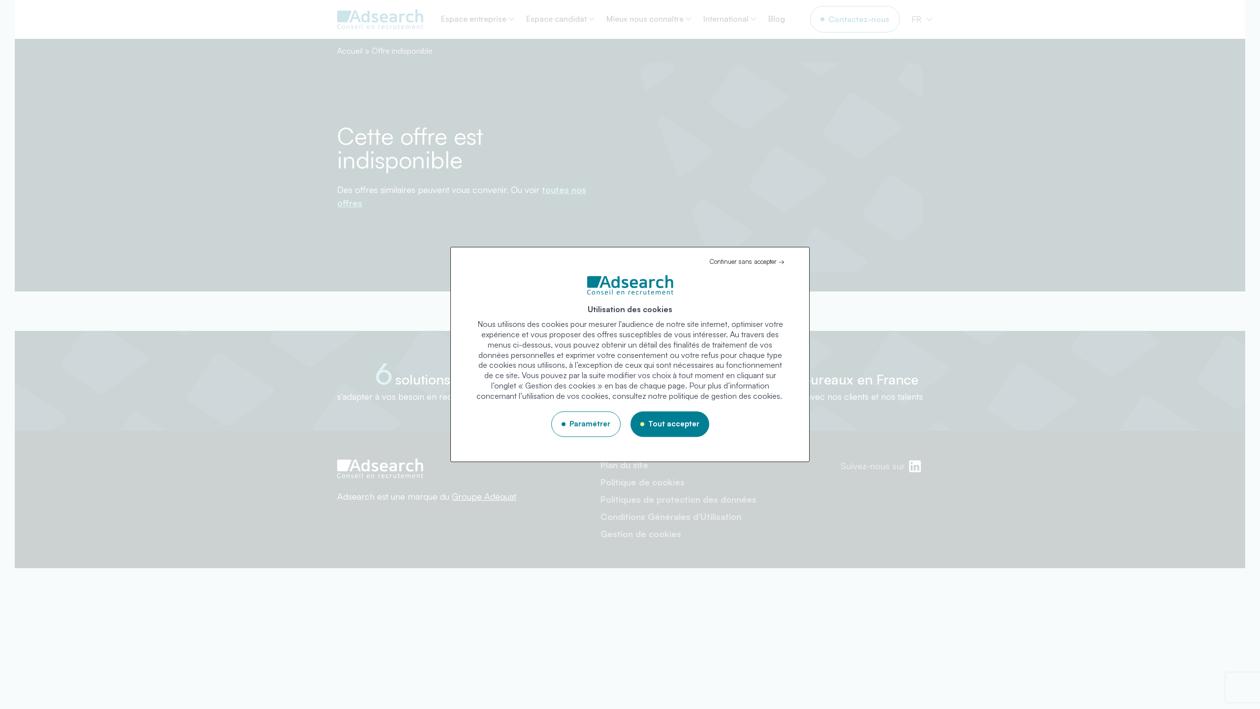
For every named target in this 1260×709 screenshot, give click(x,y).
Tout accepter (673, 423)
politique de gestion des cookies (724, 396)
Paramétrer (589, 423)
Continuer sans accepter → (747, 261)
